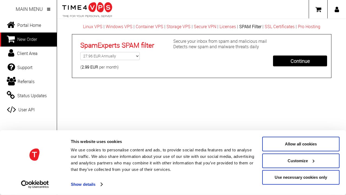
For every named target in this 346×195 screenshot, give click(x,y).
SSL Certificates (280, 27)
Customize (298, 160)
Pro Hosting (309, 27)
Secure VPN (205, 27)
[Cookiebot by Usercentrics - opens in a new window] (35, 184)
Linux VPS (92, 27)
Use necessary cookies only (301, 177)
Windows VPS (119, 27)
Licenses (227, 27)
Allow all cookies (301, 144)
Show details (83, 184)
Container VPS (149, 27)
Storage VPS (179, 27)
